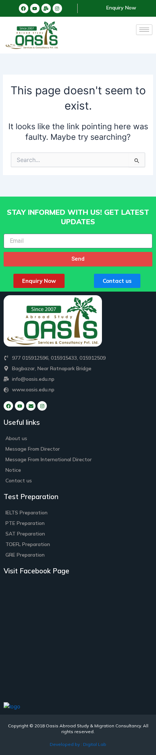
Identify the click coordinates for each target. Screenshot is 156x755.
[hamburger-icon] (144, 29)
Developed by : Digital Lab (78, 744)
